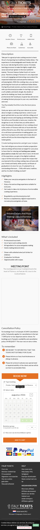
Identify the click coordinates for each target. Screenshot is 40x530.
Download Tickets (29, 13)
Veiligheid (25, 474)
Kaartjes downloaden (29, 476)
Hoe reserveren (27, 469)
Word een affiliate (28, 489)
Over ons (5, 469)
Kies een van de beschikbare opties (18, 432)
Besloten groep (11, 427)
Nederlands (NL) (17, 13)
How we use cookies (24, 527)
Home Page (7, 27)
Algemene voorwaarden (10, 476)
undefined (31, 394)
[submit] (20, 440)
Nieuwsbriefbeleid (8, 484)
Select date (9, 390)
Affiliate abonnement (29, 491)
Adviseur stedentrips (9, 471)
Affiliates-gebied (27, 501)
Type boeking (10, 382)
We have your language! (17, 16)
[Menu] (3, 3)
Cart (37, 13)
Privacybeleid (6, 474)
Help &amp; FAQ (27, 471)
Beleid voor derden (28, 494)
